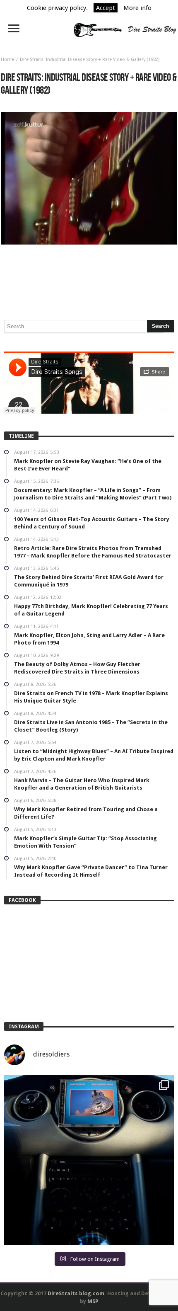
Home (7, 59)
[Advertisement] (89, 269)
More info (137, 8)
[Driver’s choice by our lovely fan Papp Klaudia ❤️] (89, 1160)
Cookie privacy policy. (57, 8)
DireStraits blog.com (76, 1293)
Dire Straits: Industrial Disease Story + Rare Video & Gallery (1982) (89, 59)
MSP (93, 1301)
